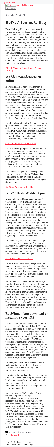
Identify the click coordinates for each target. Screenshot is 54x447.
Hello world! (13, 435)
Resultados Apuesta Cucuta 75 (19, 258)
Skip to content (8, 2)
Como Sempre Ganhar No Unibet (20, 143)
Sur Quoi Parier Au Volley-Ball (19, 187)
